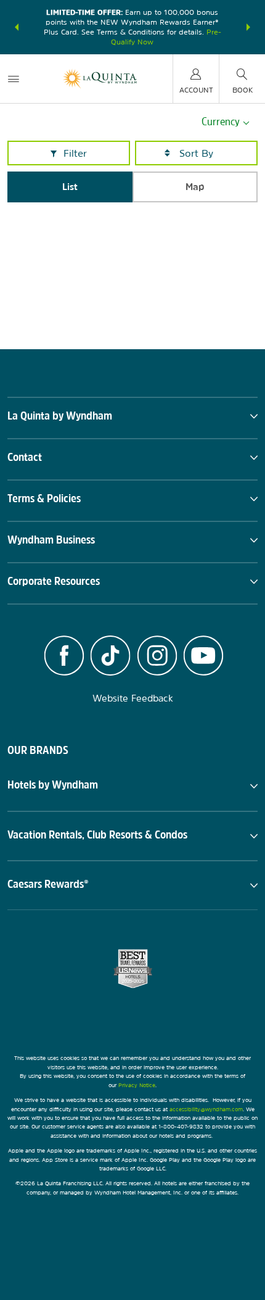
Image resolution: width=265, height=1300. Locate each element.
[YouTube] (204, 657)
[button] (17, 27)
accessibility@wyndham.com (206, 1109)
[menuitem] (13, 78)
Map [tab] (195, 186)
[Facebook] (64, 657)
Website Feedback (132, 698)
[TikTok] (110, 657)
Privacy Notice (136, 1085)
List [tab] (70, 186)
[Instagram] (157, 657)
